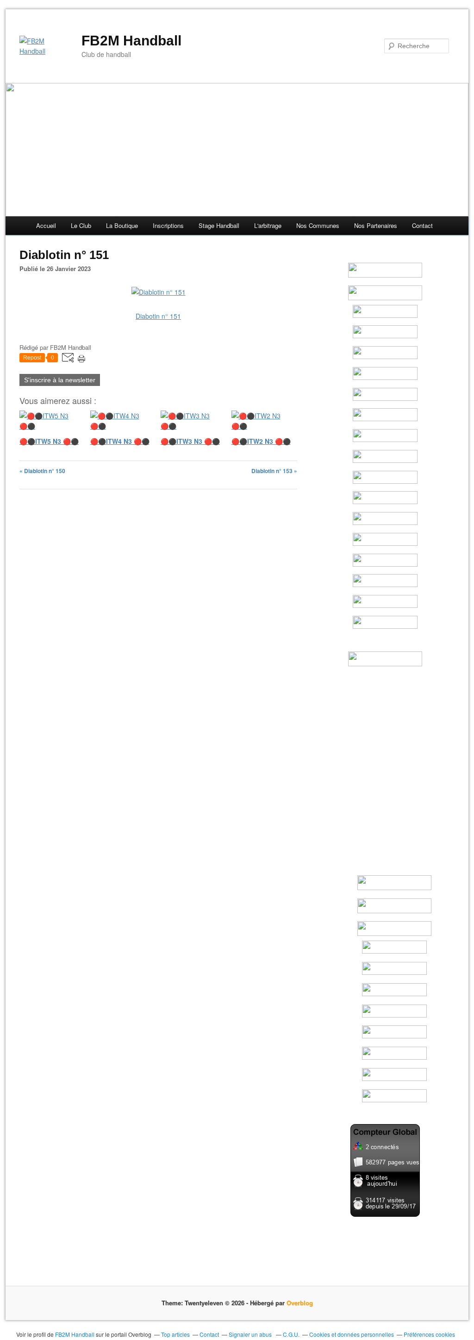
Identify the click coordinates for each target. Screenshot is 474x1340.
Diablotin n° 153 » (274, 471)
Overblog (300, 1302)
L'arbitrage (267, 225)
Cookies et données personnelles (351, 1334)
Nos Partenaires (375, 225)
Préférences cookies (429, 1334)
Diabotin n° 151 (158, 316)
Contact (422, 225)
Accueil (46, 225)
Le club (81, 225)
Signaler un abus (251, 1334)
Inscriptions (168, 225)
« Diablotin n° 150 (42, 471)
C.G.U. (291, 1334)
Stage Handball (219, 225)
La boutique (122, 225)
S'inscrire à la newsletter (59, 380)
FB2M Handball (131, 40)
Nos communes (317, 225)
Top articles (175, 1334)
